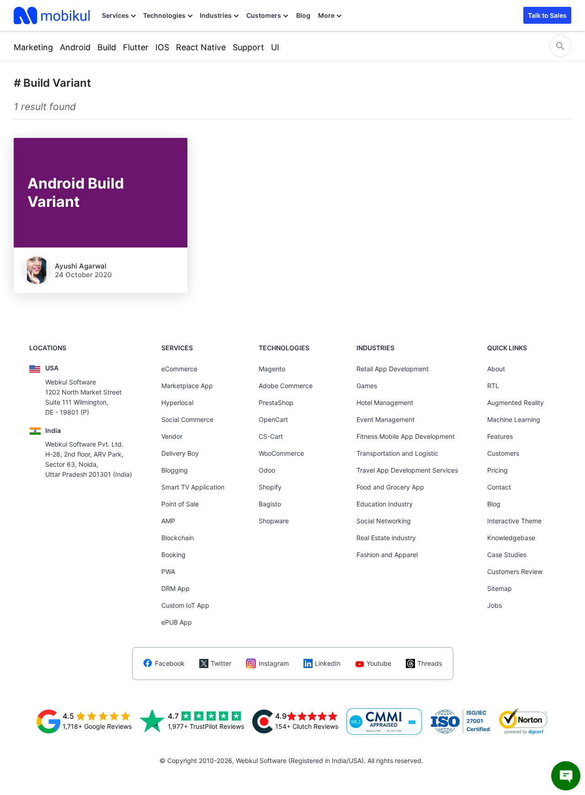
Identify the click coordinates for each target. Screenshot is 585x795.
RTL (493, 386)
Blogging (174, 470)
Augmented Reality (515, 402)
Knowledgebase (511, 538)
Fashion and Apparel (387, 554)
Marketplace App (187, 386)
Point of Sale (180, 504)
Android (75, 47)
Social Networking (383, 521)
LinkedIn (327, 663)
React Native (201, 47)
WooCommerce (281, 453)
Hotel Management (384, 402)
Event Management (385, 419)
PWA (168, 571)
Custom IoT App (185, 605)
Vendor (171, 436)
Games (366, 386)
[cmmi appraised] (384, 721)
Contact (499, 487)
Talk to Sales (547, 15)
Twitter (221, 663)
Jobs (494, 605)
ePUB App (176, 622)
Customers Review (514, 571)
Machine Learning (513, 419)
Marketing (33, 47)
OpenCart (273, 419)
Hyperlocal (177, 402)
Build (106, 47)
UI (275, 47)
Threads (429, 663)
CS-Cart (271, 436)
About (496, 369)
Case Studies (506, 554)
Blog (303, 15)
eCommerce (179, 369)
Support (248, 47)
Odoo (267, 470)
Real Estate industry (386, 538)
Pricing (497, 470)
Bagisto (270, 504)
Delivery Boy (180, 453)
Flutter (136, 47)
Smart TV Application (192, 487)
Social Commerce (187, 419)
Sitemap (499, 588)
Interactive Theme (514, 521)
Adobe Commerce (286, 386)
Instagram (274, 663)
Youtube (379, 663)
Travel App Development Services (407, 470)
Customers (263, 15)
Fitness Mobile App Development (405, 436)
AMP (168, 521)
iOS (162, 47)
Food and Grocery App (390, 487)
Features (500, 436)
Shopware (274, 521)
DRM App (175, 588)
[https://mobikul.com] (52, 15)
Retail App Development (392, 369)
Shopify (270, 487)
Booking (173, 554)
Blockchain (177, 538)
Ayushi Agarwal (80, 266)
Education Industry (384, 504)
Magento (272, 369)
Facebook (170, 663)
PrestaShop (276, 402)
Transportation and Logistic (397, 453)
